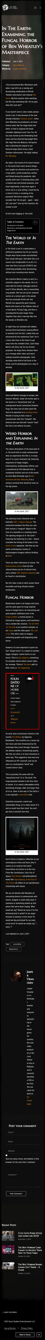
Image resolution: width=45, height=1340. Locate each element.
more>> (13, 708)
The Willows (17, 737)
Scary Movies (18, 65)
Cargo (11, 630)
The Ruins (27, 664)
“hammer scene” (26, 119)
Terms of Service (9, 1328)
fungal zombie (11, 617)
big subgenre (24, 658)
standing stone (31, 412)
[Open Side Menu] (40, 8)
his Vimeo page (29, 1100)
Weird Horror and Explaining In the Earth (19, 228)
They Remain (16, 876)
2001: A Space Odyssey (22, 522)
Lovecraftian (23, 794)
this (9, 556)
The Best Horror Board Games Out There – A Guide (30, 1267)
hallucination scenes (14, 566)
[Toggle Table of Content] (34, 222)
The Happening (23, 668)
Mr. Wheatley (11, 156)
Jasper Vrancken (19, 69)
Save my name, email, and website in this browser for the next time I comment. (22, 1160)
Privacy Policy (26, 1328)
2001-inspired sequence (26, 573)
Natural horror (13, 949)
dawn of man (11, 546)
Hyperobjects (19, 879)
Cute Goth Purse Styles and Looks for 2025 (30, 1234)
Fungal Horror (11, 231)
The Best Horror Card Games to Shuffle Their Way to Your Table (30, 1250)
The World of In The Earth (15, 225)
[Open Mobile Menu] (35, 8)
